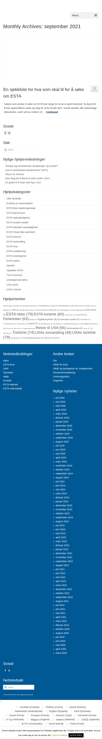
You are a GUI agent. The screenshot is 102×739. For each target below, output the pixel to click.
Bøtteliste (7, 310)
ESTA (52, 310)
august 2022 (62, 565)
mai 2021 (60, 613)
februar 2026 (62, 417)
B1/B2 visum (91, 306)
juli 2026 (60, 397)
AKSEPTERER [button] (76, 735)
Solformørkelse (74, 328)
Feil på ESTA (81, 315)
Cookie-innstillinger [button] (60, 735)
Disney (31, 310)
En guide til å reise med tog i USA (23, 182)
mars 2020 (61, 653)
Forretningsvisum (10, 324)
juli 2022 (60, 569)
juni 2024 (60, 485)
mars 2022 (61, 585)
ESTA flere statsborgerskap (21, 208)
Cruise (23, 310)
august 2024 (62, 477)
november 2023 (64, 509)
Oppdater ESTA (15, 270)
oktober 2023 (63, 513)
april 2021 (61, 617)
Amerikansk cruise (48, 306)
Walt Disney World (51, 338)
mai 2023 (60, 533)
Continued (52, 112)
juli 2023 (60, 525)
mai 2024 (60, 489)
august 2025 (62, 441)
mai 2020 (60, 645)
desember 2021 (64, 589)
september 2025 (64, 437)
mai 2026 (60, 405)
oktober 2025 (63, 433)
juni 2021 (60, 609)
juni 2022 (60, 573)
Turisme (23, 332)
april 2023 (61, 537)
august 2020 (62, 633)
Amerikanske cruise (67, 306)
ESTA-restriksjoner (16, 256)
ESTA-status (13, 260)
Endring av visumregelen (20, 203)
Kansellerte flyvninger (71, 324)
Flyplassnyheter (47, 319)
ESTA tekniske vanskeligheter (22, 227)
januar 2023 (62, 549)
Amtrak (81, 306)
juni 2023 (60, 529)
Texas (86, 328)
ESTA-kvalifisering (16, 251)
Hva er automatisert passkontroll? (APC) (26, 170)
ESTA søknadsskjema (18, 217)
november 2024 (64, 465)
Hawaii (33, 323)
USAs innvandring (53, 333)
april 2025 (61, 457)
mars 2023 (61, 541)
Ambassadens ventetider (12, 306)
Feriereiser (16, 319)
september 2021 (64, 597)
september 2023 (64, 517)
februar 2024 (62, 497)
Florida (33, 319)
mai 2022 (60, 577)
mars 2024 (61, 493)
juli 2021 (60, 605)
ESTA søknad (10, 384)
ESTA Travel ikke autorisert (21, 232)
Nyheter (11, 265)
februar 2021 (62, 625)
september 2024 (64, 473)
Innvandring (58, 324)
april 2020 (61, 649)
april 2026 (61, 409)
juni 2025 (60, 449)
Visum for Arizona (14, 174)
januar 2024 (62, 501)
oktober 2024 (63, 469)
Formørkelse (85, 319)
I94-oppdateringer (45, 324)
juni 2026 (60, 401)
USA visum (12, 284)
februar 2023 (62, 545)
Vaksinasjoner (16, 338)
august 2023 (62, 521)
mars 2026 (61, 413)
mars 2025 (61, 461)
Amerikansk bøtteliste (30, 306)
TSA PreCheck (14, 275)
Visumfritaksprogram (33, 338)
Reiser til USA (51, 328)
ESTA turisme (14, 237)
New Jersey (8, 328)
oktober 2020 (63, 629)
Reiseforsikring (29, 328)
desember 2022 (64, 553)
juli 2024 (60, 481)
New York (18, 328)
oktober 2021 (63, 593)
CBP (15, 310)
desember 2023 (64, 505)
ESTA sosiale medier (18, 222)
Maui (95, 324)
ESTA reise (19, 314)
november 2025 (64, 429)
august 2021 (62, 601)
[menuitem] (28, 707)
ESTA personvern (16, 213)
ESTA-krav (12, 246)
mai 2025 (60, 453)
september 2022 (64, 561)
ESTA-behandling (16, 241)
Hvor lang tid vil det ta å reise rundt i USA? (27, 178)
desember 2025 (64, 425)
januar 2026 (62, 421)
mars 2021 (61, 621)
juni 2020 (60, 641)
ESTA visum (70, 315)
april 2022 (61, 581)
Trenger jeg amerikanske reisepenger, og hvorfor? (31, 166)
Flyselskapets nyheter (68, 319)
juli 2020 (60, 637)
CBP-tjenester (14, 198)
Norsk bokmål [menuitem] (56, 723)
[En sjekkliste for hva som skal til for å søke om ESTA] (51, 59)
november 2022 (64, 557)
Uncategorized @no (17, 280)
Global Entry (22, 324)
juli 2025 (60, 445)
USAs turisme (14, 289)
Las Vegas (86, 324)
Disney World (42, 310)
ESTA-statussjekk (12, 388)
